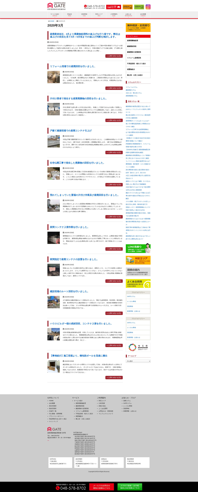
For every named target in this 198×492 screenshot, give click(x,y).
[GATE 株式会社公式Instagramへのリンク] (147, 6)
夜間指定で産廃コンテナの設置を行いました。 (74, 259)
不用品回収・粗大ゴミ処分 (136, 63)
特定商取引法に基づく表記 (58, 419)
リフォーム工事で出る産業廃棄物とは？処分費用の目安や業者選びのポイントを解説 (138, 132)
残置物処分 (131, 69)
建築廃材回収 (131, 46)
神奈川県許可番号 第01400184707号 (85, 440)
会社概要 (52, 403)
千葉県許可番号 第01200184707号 (85, 442)
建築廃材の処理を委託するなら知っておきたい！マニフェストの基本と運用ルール (138, 109)
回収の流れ (102, 406)
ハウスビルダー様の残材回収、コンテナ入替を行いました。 (81, 323)
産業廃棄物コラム (131, 96)
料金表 (69, 14)
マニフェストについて (106, 413)
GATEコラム (131, 296)
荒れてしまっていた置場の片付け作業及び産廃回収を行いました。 (85, 195)
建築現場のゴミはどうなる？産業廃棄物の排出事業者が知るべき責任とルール (138, 221)
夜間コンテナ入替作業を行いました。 (70, 227)
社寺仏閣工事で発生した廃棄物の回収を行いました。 (77, 162)
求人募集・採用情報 (55, 413)
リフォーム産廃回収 (134, 58)
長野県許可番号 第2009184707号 (84, 452)
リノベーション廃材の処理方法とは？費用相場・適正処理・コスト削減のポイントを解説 (138, 164)
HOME (52, 21)
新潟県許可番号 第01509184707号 (85, 454)
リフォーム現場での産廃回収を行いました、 (73, 66)
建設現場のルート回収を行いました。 (69, 291)
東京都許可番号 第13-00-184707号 (85, 438)
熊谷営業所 (52, 408)
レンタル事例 (131, 301)
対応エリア (99, 14)
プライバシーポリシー (56, 416)
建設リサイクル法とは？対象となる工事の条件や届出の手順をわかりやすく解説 (138, 195)
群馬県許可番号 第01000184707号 (85, 448)
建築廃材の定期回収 (134, 52)
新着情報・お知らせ (133, 311)
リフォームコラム (131, 87)
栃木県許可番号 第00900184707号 (85, 446)
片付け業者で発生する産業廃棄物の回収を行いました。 (79, 98)
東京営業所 (52, 406)
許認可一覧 (52, 411)
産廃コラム (127, 400)
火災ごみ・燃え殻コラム (134, 93)
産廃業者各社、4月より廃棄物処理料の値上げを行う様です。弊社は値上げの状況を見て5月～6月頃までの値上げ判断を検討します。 (85, 35)
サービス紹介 (78, 400)
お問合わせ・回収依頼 (106, 411)
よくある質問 (103, 408)
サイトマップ (53, 421)
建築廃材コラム (131, 90)
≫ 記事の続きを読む (114, 56)
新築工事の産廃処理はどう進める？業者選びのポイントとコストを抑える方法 (138, 230)
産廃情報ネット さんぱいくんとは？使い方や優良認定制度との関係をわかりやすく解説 (138, 123)
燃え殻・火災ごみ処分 (135, 75)
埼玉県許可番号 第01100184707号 (85, 436)
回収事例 (84, 14)
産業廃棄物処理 (132, 40)
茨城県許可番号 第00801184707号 (85, 444)
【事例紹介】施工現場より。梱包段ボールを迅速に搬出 (78, 355)
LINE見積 (102, 403)
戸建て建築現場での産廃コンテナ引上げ (71, 130)
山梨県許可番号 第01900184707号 (85, 450)
